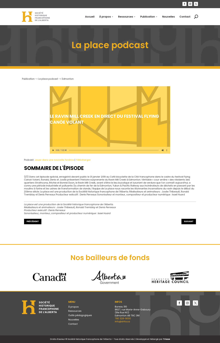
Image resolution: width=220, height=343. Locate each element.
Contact (185, 16)
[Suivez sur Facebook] (184, 4)
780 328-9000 (123, 318)
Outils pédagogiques (80, 315)
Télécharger (83, 159)
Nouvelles (168, 16)
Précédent (33, 221)
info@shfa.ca (122, 321)
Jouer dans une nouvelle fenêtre (54, 159)
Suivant (188, 221)
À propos (105, 16)
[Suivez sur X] (196, 4)
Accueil (89, 16)
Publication (147, 16)
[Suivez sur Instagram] (190, 4)
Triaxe (166, 339)
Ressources (125, 16)
